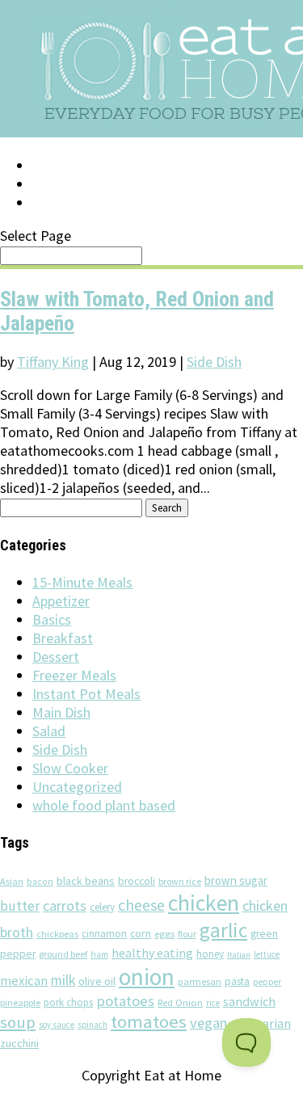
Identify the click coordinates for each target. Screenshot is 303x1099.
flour (187, 934)
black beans (86, 881)
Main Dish (61, 712)
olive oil (97, 981)
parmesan (199, 981)
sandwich (249, 1001)
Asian (11, 881)
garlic (223, 930)
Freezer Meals (74, 675)
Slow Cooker (70, 768)
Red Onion (180, 1002)
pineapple (20, 1002)
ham (99, 954)
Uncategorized (77, 786)
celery (102, 907)
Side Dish (214, 361)
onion (147, 977)
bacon (40, 881)
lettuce (267, 954)
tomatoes (149, 1021)
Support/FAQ (77, 184)
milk (63, 980)
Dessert (55, 656)
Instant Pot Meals (86, 693)
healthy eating (152, 953)
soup (18, 1022)
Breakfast (62, 638)
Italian (238, 955)
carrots (64, 906)
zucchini (19, 1043)
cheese (141, 905)
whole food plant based (103, 805)
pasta (237, 981)
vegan (208, 1022)
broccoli (136, 881)
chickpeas (57, 934)
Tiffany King (53, 361)
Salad (48, 731)
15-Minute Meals (82, 582)
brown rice (179, 881)
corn (140, 933)
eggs (164, 933)
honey (210, 954)
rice (213, 1002)
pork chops (68, 1002)
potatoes (125, 1001)
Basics (51, 619)
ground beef (63, 954)
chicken (203, 903)
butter (20, 906)
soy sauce (56, 1024)
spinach (92, 1024)
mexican (24, 980)
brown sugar (235, 880)
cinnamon (104, 934)
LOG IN (54, 166)
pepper (267, 981)
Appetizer (61, 601)
